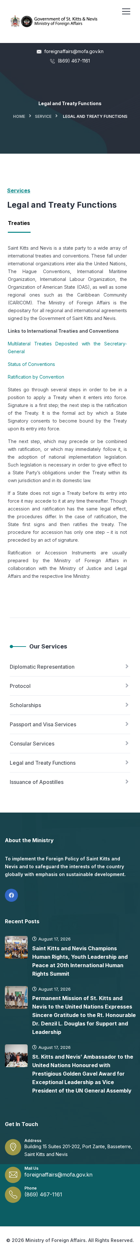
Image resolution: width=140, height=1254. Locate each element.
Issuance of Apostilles (36, 782)
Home (19, 116)
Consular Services (32, 743)
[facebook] (11, 895)
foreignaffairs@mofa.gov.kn (73, 51)
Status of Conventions (31, 364)
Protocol (20, 686)
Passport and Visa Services (43, 724)
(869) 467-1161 (73, 60)
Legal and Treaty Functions (43, 762)
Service (43, 116)
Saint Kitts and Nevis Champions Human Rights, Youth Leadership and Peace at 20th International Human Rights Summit (80, 961)
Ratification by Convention (36, 377)
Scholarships (25, 705)
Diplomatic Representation (42, 666)
